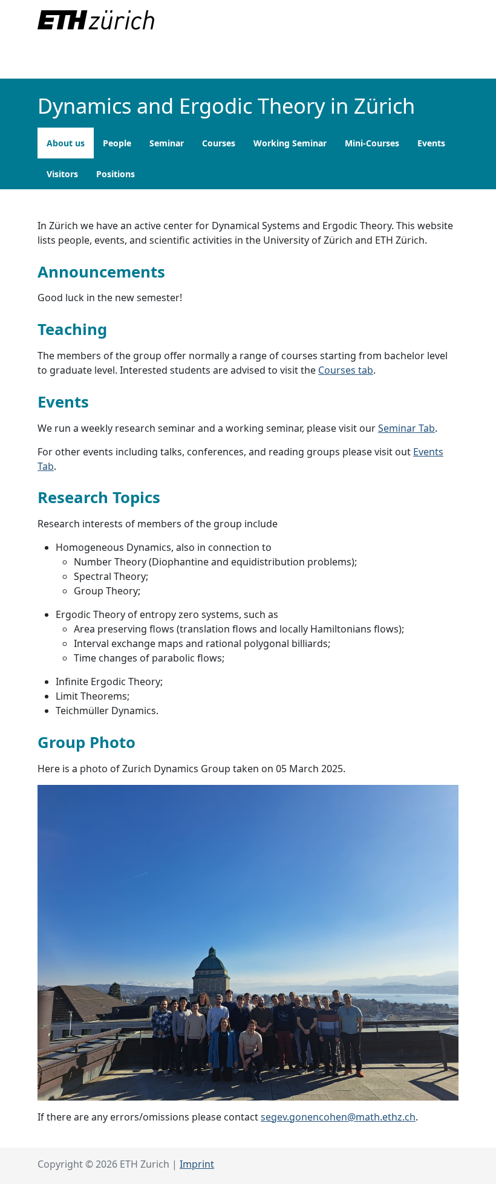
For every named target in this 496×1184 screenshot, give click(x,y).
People (117, 143)
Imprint (197, 1164)
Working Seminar (290, 143)
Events (431, 143)
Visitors (62, 174)
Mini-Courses (372, 143)
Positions (115, 174)
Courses (218, 143)
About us (66, 143)
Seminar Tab (406, 428)
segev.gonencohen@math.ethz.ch (338, 1117)
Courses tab (345, 370)
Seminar (166, 143)
